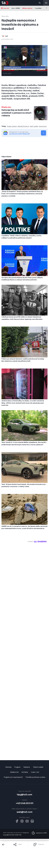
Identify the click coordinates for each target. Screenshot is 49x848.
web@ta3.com (24, 812)
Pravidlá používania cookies (35, 777)
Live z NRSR (16, 8)
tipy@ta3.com (24, 794)
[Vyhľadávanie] (40, 3)
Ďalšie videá (7, 73)
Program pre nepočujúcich (13, 777)
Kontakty (25, 772)
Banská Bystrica (23, 126)
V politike (38, 8)
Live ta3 (6, 8)
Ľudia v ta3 (35, 772)
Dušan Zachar (12, 126)
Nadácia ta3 (14, 772)
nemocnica (42, 126)
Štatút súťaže (38, 767)
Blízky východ (27, 8)
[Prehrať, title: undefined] (24, 58)
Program (17, 767)
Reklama (26, 767)
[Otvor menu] (46, 3)
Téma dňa (5, 16)
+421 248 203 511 (24, 803)
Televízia (8, 767)
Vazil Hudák (34, 126)
